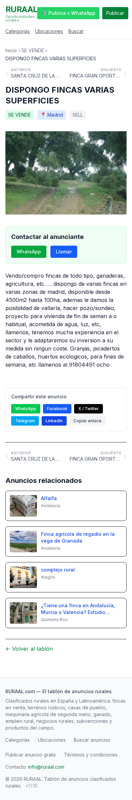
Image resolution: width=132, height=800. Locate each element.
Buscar (76, 31)
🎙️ (68, 13)
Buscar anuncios (92, 740)
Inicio (11, 50)
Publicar (115, 13)
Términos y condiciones (90, 755)
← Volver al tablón (29, 648)
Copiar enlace (87, 420)
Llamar (64, 251)
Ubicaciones (49, 31)
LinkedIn (54, 420)
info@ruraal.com (46, 767)
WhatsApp (29, 251)
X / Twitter (88, 408)
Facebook (57, 408)
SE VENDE (32, 50)
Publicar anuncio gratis (30, 755)
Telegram (25, 420)
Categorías (17, 31)
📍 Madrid (51, 115)
